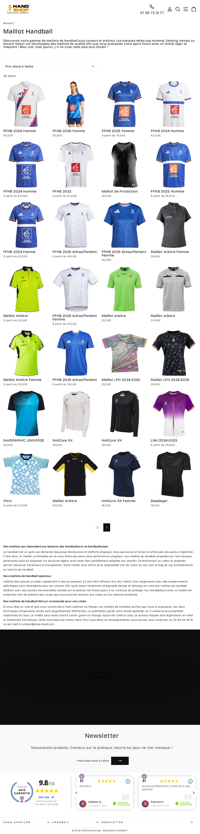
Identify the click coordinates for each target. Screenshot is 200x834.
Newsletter (112, 822)
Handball (61, 822)
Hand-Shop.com (17, 822)
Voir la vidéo (102, 696)
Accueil (8, 23)
